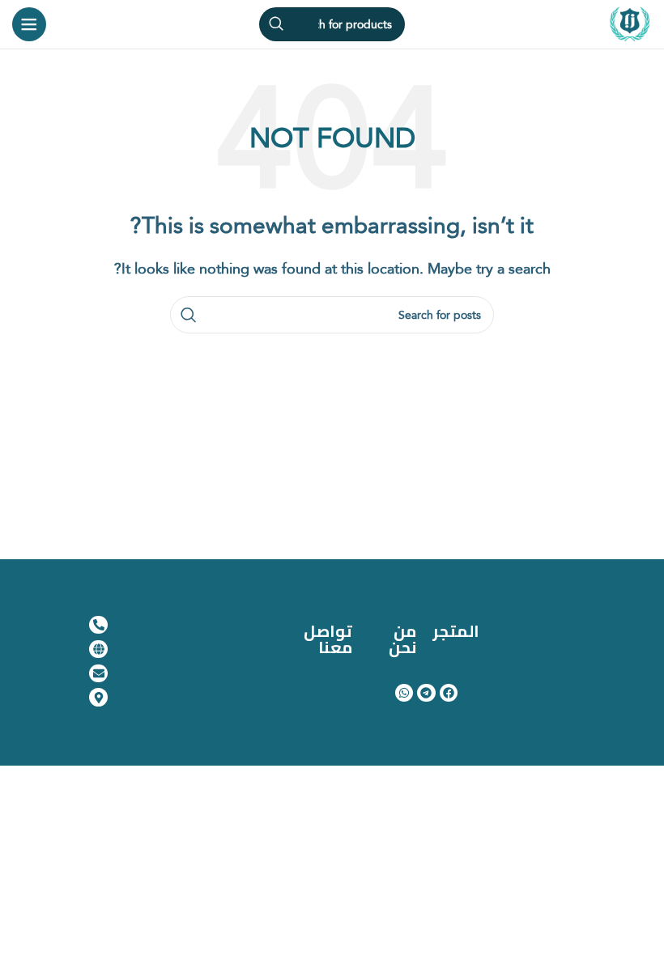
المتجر (455, 631)
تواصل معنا (328, 639)
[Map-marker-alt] (98, 697)
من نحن (402, 639)
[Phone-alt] (98, 625)
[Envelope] (98, 673)
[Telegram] (426, 693)
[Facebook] (449, 693)
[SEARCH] (276, 24)
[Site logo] (630, 23)
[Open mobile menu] (29, 24)
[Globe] (98, 649)
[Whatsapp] (404, 693)
